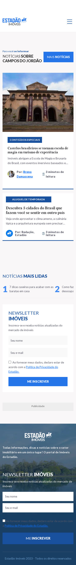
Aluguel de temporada (28, 199)
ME (38, 538)
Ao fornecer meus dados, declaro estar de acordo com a (36, 367)
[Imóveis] (38, 436)
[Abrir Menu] (69, 21)
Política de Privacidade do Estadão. (26, 525)
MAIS (58, 57)
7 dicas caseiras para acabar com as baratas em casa (31, 289)
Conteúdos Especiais (25, 139)
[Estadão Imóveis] (14, 21)
